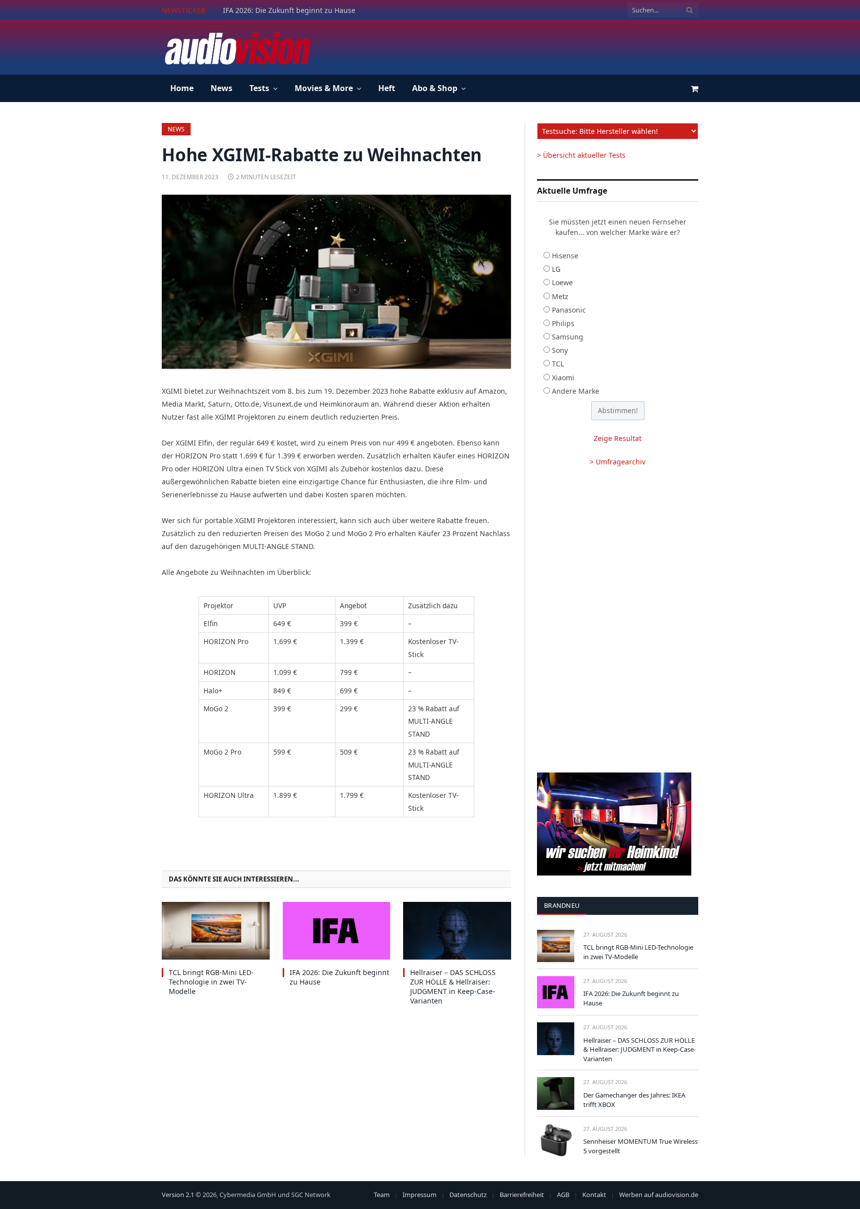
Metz (560, 296)
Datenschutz (468, 1194)
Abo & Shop (434, 88)
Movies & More (324, 88)
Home (182, 88)
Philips (563, 323)
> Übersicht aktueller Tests (581, 155)
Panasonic (569, 310)
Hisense (565, 255)
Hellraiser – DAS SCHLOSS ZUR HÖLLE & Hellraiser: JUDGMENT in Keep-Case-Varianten (453, 986)
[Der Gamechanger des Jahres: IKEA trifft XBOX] (555, 1093)
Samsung (567, 336)
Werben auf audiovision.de (658, 1194)
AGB (563, 1194)
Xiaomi (563, 377)
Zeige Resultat (618, 438)
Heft (386, 88)
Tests (259, 88)
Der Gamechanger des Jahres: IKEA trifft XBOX (634, 1100)
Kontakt (594, 1194)
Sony (560, 350)
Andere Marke (575, 391)
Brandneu (562, 905)
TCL (558, 363)
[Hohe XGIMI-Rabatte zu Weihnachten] (336, 281)
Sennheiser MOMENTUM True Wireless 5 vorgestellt (640, 1146)
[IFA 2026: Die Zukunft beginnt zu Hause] (337, 930)
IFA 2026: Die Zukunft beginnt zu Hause (289, 10)
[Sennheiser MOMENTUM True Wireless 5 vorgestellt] (555, 1140)
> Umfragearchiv (617, 461)
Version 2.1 (178, 1194)
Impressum (419, 1194)
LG (556, 269)
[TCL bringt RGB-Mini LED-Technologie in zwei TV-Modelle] (216, 930)
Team (382, 1194)
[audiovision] (237, 47)
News (221, 88)
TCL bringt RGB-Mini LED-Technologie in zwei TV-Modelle (211, 982)
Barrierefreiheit (522, 1194)
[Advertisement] (517, 45)
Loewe (562, 282)
